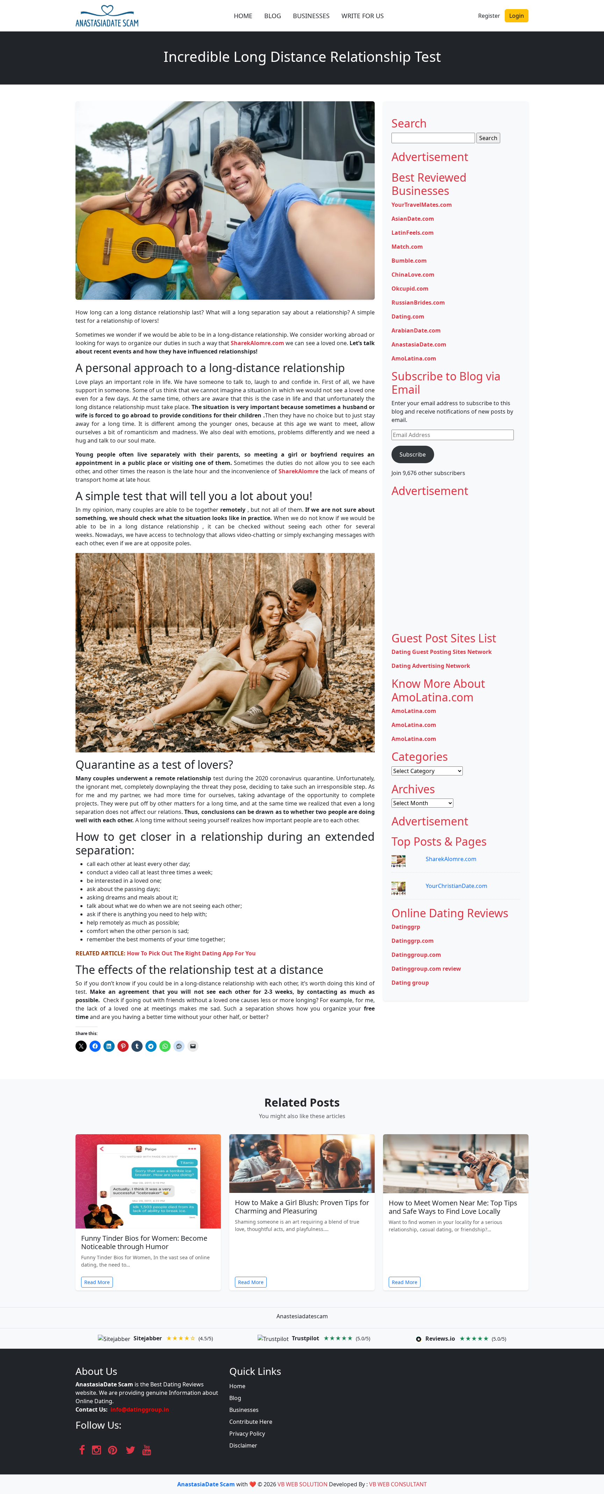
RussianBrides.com (418, 302)
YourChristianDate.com (456, 886)
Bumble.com (409, 260)
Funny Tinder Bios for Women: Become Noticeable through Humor (144, 1242)
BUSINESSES (311, 16)
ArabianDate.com (416, 330)
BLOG (272, 16)
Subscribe (413, 454)
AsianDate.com (412, 219)
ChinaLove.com (412, 274)
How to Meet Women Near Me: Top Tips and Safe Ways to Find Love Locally (453, 1207)
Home (237, 1386)
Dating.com (407, 316)
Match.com (407, 246)
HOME (243, 16)
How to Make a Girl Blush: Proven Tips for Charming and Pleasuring (302, 1207)
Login (516, 16)
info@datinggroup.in (139, 1409)
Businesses (244, 1410)
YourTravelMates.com (421, 205)
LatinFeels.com (412, 232)
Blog (235, 1398)
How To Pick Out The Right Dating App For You (191, 953)
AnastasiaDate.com (418, 344)
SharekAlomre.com (451, 859)
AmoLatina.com (413, 358)
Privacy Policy (247, 1433)
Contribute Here (250, 1422)
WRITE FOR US (362, 16)
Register (489, 16)
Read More (97, 1282)
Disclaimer (243, 1445)
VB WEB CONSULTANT (398, 1484)
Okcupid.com (410, 288)
